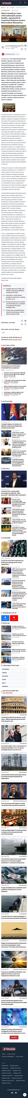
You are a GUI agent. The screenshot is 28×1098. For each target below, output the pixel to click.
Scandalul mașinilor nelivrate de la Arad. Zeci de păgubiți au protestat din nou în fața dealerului (18, 463)
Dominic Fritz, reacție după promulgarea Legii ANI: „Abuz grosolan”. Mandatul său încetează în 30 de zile (14, 494)
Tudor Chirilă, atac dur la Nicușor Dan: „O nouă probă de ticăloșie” (19, 521)
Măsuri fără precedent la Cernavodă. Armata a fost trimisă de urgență (15, 387)
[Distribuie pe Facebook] (25, 45)
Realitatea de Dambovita (7, 1075)
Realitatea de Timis (17, 1070)
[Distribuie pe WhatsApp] (22, 49)
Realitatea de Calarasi (6, 1073)
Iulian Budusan (23, 772)
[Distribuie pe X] (25, 49)
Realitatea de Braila (18, 1075)
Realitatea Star (5, 1068)
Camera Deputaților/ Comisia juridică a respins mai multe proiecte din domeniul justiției (13, 832)
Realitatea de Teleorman (15, 1068)
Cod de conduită (19, 1056)
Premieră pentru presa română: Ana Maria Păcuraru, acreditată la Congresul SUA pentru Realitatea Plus (15, 304)
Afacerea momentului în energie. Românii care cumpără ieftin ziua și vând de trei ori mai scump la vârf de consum (19, 596)
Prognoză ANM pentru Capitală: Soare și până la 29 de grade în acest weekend (13, 889)
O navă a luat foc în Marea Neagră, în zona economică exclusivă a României (14, 917)
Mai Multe (14, 1037)
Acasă (4, 7)
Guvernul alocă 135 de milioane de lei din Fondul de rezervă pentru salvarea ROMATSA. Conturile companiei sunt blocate (19, 584)
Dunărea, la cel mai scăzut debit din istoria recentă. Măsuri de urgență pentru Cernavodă (14, 374)
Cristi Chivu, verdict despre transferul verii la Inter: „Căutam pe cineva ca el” (15, 297)
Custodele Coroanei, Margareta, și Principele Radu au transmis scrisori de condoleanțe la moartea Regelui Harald (19, 531)
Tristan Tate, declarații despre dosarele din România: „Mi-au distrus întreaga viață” (15, 312)
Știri (7, 7)
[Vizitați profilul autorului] (2, 47)
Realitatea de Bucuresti (17, 1078)
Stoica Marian (23, 827)
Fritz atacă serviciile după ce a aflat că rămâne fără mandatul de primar (13, 804)
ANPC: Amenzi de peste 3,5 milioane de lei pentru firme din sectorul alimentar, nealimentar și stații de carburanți (19, 573)
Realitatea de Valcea (6, 1083)
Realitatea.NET (5, 1065)
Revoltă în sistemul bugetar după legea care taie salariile (15, 381)
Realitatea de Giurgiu (20, 1080)
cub (3, 332)
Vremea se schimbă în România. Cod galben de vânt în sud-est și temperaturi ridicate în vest (13, 974)
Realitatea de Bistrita (6, 1070)
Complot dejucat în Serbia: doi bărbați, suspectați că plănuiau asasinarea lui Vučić (15, 290)
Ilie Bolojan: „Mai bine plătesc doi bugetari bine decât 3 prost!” (13, 393)
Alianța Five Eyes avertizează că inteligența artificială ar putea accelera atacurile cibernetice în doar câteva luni (14, 1032)
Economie (6, 389)
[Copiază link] (22, 45)
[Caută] (20, 3)
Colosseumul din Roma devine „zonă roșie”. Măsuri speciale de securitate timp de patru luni (13, 719)
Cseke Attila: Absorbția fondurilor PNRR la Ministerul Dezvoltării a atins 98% (19, 606)
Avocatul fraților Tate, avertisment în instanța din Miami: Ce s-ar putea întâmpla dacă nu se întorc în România (13, 749)
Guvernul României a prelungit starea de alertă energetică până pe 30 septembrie (13, 776)
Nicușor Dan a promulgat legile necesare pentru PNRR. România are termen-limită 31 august (19, 503)
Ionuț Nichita (23, 715)
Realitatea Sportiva (14, 1065)
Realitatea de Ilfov (17, 1073)
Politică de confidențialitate (8, 1056)
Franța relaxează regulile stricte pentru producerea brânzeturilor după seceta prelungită (14, 1002)
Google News (17, 339)
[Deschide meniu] (25, 3)
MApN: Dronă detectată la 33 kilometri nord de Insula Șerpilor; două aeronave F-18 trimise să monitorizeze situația (14, 946)
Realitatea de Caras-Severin (8, 1080)
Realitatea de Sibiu (6, 1078)
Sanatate (6, 383)
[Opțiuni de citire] (24, 1094)
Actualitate (12, 7)
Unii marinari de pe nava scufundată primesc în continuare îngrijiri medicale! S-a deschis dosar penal (13, 861)
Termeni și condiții (11, 1054)
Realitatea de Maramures (18, 46)
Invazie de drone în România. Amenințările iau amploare (11, 367)
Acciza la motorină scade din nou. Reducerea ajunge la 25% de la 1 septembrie (12, 562)
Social (3, 370)
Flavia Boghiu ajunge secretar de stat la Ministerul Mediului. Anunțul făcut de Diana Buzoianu (19, 513)
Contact (3, 1054)
